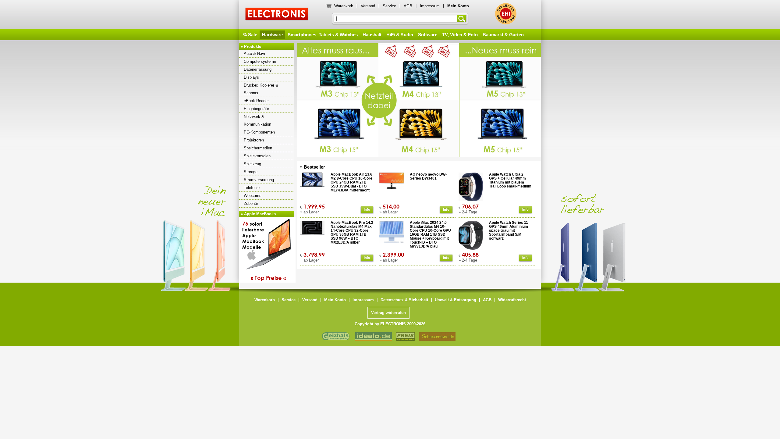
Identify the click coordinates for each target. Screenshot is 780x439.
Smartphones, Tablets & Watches (323, 34)
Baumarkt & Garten (503, 34)
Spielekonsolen (257, 156)
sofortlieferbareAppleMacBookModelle (264, 250)
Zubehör (251, 203)
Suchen (463, 18)
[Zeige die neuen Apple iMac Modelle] (634, 231)
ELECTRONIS (276, 15)
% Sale (250, 34)
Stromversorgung (259, 179)
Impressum (430, 6)
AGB (408, 6)
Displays (251, 77)
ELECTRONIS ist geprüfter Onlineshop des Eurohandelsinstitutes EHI (505, 13)
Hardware (272, 34)
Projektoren (254, 140)
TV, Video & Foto (460, 34)
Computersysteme (260, 61)
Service (389, 6)
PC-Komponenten (259, 132)
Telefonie (252, 187)
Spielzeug (252, 164)
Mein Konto (335, 300)
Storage (250, 172)
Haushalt (372, 34)
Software (427, 34)
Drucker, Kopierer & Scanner (261, 89)
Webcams (252, 195)
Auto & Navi (254, 53)
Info (367, 209)
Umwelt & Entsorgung (455, 300)
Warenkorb (343, 6)
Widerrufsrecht (512, 300)
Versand (368, 6)
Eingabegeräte (256, 108)
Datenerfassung (257, 69)
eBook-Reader (256, 100)
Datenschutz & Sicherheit (404, 300)
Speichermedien (258, 148)
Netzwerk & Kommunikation (257, 120)
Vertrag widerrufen (388, 312)
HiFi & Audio (399, 34)
